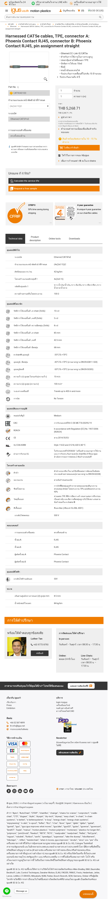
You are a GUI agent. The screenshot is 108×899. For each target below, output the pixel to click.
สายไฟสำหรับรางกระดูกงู (26, 24)
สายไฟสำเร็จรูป (45, 24)
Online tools (55, 238)
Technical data (15, 238)
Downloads (74, 238)
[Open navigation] (6, 10)
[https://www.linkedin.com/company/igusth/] (20, 791)
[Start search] (100, 17)
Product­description (35, 239)
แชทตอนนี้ (88, 894)
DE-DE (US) (98, 10)
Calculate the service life (25, 182)
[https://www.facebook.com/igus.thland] (9, 791)
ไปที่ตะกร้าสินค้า (69, 148)
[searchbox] (51, 17)
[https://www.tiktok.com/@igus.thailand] (31, 791)
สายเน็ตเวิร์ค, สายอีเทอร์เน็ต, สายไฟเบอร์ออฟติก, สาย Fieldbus (77, 24)
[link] (54, 182)
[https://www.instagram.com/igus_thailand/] (14, 791)
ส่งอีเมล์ (39, 653)
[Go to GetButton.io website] (6, 896)
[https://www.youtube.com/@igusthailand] (25, 791)
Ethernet (13, 26)
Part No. (12, 87)
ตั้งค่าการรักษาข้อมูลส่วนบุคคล (20, 807)
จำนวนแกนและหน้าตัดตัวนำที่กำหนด (26, 100)
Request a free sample (23, 189)
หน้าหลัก (11, 24)
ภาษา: (66, 789)
